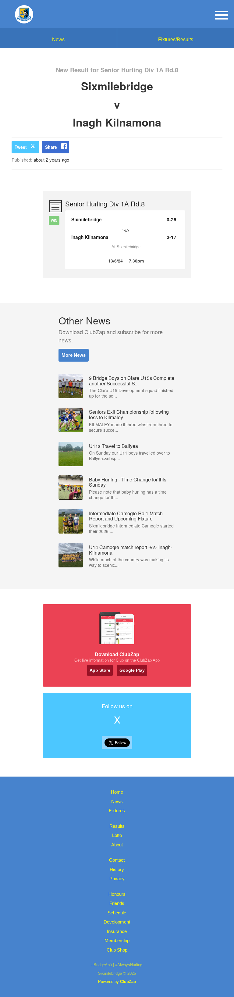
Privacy (117, 878)
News (58, 39)
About (117, 844)
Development (117, 921)
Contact (117, 860)
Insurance (117, 931)
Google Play (132, 670)
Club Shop (117, 949)
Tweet (21, 147)
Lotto (117, 835)
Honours (117, 894)
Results (117, 826)
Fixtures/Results (175, 39)
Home (117, 792)
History (117, 869)
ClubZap (128, 981)
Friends (116, 903)
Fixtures (117, 810)
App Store (100, 670)
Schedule (117, 912)
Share (51, 147)
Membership (117, 940)
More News (74, 355)
